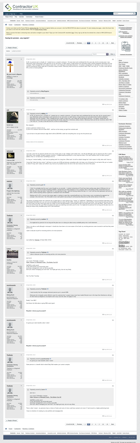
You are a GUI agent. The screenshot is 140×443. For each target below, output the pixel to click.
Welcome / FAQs (107, 20)
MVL (120, 94)
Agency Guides (123, 110)
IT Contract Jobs (123, 99)
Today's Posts (9, 16)
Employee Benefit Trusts (125, 68)
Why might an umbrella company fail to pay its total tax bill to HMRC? (125, 193)
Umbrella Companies (61, 20)
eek (8, 110)
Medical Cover (123, 142)
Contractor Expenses (124, 96)
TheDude (10, 215)
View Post (46, 113)
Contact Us (117, 437)
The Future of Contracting (84, 20)
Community (29, 16)
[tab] (8, 51)
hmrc (122, 238)
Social (114, 20)
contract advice (126, 235)
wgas (130, 249)
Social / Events (126, 20)
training (129, 248)
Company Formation (124, 137)
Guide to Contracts (124, 86)
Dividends (121, 77)
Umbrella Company (124, 79)
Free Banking (122, 135)
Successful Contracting (125, 88)
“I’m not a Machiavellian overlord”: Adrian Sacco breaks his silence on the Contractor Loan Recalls (125, 221)
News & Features (123, 62)
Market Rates (122, 102)
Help (21, 14)
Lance (9, 248)
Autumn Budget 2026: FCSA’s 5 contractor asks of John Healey (126, 166)
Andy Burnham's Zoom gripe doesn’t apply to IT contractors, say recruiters (126, 173)
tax (119, 248)
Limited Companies (124, 75)
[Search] (134, 13)
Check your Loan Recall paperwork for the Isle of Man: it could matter (125, 179)
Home (120, 60)
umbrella (127, 249)
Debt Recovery (123, 139)
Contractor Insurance (124, 126)
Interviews (121, 106)
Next (112, 43)
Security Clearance (124, 104)
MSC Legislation (123, 73)
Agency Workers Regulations (123, 70)
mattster (9, 181)
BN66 (127, 66)
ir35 (125, 238)
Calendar (21, 16)
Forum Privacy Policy (41, 29)
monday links (124, 243)
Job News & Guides (124, 82)
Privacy (124, 437)
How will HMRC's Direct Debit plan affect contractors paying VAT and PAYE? (125, 207)
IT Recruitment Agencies (125, 148)
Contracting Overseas (125, 90)
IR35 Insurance (123, 131)
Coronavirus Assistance (41, 20)
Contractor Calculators (125, 92)
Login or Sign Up (10, 14)
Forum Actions (39, 16)
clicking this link (34, 28)
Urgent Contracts (123, 100)
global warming (126, 236)
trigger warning (121, 249)
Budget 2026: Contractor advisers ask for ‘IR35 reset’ (125, 186)
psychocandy (11, 285)
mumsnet (127, 246)
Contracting (13, 20)
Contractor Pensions (124, 141)
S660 (123, 66)
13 (107, 43)
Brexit (22, 20)
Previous (79, 43)
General (18, 20)
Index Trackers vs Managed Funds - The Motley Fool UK (42, 262)
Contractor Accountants (125, 146)
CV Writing (122, 108)
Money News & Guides (125, 84)
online (131, 246)
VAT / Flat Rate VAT (124, 81)
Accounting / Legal (52, 20)
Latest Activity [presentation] (16, 51)
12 (103, 43)
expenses (120, 236)
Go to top (132, 437)
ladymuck (10, 151)
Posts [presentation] (8, 51)
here (73, 32)
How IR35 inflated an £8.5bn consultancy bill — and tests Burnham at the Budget (126, 159)
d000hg (9, 59)
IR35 (120, 66)
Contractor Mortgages (125, 133)
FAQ (16, 16)
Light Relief (119, 20)
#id (113, 59)
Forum (10, 24)
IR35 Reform (94, 20)
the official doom (124, 248)
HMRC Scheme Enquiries (72, 20)
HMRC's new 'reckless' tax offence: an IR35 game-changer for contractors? (126, 214)
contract (120, 235)
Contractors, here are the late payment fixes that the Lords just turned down (126, 199)
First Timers (122, 64)
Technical (101, 20)
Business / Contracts (30, 20)
